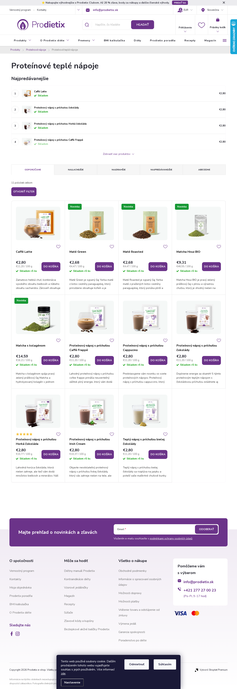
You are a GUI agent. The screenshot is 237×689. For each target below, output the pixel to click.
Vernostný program (20, 10)
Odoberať (206, 529)
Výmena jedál (127, 624)
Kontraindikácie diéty (77, 579)
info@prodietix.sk (198, 581)
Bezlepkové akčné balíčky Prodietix (86, 629)
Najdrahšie (119, 169)
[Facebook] (12, 634)
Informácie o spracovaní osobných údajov (139, 582)
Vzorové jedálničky (76, 588)
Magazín (69, 596)
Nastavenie (72, 682)
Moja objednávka (20, 588)
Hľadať (142, 25)
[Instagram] (18, 634)
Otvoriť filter (23, 191)
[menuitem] (22, 40)
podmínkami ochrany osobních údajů (171, 538)
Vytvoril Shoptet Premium (214, 670)
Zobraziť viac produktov (117, 154)
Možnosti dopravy (129, 593)
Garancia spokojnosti (131, 632)
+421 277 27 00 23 (199, 590)
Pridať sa (180, 2)
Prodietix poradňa (20, 596)
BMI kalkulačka (19, 604)
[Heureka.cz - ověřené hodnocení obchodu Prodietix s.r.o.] (191, 638)
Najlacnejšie (76, 169)
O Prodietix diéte (20, 613)
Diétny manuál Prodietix (79, 571)
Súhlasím (164, 664)
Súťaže (68, 613)
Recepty (69, 604)
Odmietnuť (136, 664)
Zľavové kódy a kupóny (79, 621)
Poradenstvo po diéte (132, 640)
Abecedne (204, 169)
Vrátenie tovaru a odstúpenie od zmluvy (139, 612)
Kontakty (41, 10)
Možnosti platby (128, 601)
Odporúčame (33, 169)
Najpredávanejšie (161, 169)
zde (63, 674)
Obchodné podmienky (132, 571)
